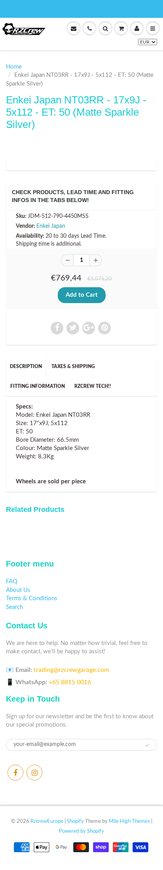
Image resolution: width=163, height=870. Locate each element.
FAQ (11, 581)
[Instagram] (34, 772)
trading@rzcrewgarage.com (71, 670)
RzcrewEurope (46, 821)
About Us (18, 590)
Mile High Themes (129, 821)
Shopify (75, 821)
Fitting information (37, 386)
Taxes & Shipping (73, 366)
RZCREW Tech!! (92, 386)
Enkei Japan (50, 226)
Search (14, 607)
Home (14, 67)
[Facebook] (15, 772)
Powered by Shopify (81, 831)
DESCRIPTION (26, 366)
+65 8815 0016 (70, 682)
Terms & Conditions (31, 598)
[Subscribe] (147, 745)
